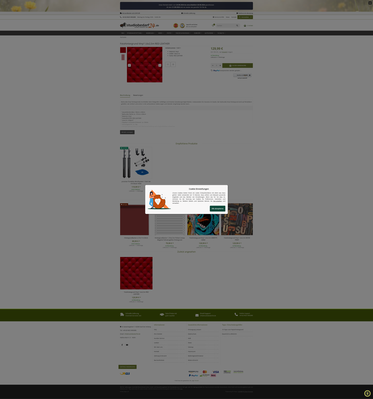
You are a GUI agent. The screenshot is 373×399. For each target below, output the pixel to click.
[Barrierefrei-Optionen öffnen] (367, 393)
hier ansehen (217, 201)
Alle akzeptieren (218, 209)
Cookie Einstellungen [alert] (199, 189)
